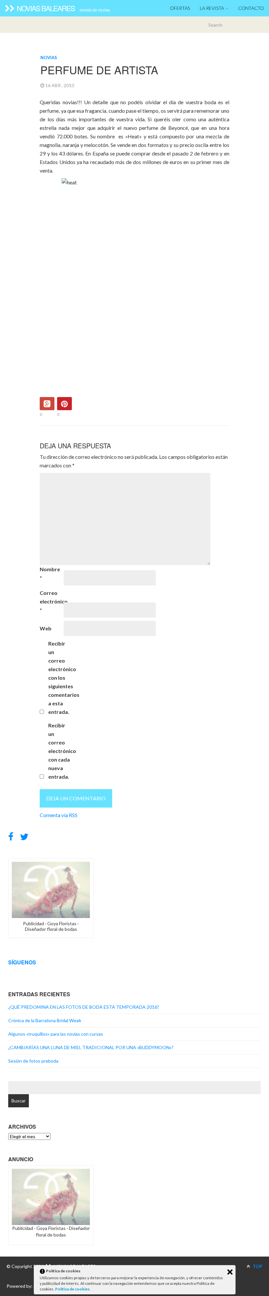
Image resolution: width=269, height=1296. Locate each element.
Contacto (251, 8)
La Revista (212, 8)
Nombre (50, 573)
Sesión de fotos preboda (33, 1061)
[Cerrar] (230, 1272)
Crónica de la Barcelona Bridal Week (44, 1020)
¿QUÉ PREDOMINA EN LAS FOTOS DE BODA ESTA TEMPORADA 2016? (83, 1007)
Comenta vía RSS (58, 815)
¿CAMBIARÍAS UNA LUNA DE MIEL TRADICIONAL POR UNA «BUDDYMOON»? (91, 1047)
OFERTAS (180, 8)
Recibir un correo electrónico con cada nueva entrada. (59, 751)
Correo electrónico (51, 601)
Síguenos (22, 962)
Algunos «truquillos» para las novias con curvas (55, 1034)
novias (48, 57)
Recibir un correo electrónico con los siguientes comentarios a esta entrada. (59, 677)
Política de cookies (72, 1288)
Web (46, 628)
